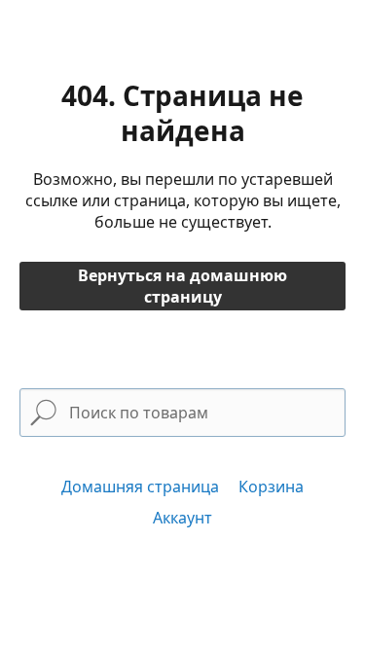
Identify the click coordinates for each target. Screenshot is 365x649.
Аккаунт (182, 517)
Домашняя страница (140, 486)
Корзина (271, 486)
